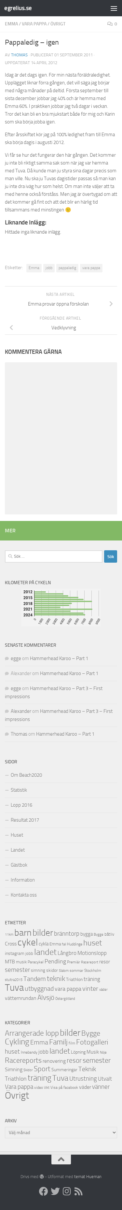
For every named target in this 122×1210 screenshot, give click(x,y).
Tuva (14, 987)
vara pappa (91, 268)
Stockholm (92, 970)
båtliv (109, 934)
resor (104, 962)
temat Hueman (88, 1176)
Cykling (17, 1041)
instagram (14, 953)
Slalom (64, 971)
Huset (17, 835)
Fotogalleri (92, 1042)
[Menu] (114, 8)
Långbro (67, 953)
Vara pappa (34, 24)
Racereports (23, 1060)
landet (45, 952)
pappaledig (67, 268)
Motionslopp (92, 953)
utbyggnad (39, 988)
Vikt (46, 1088)
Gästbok (19, 865)
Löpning (78, 1052)
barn (23, 932)
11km (9, 934)
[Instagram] (67, 1191)
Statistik (19, 790)
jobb (49, 268)
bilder (43, 933)
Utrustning (83, 1078)
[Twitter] (55, 1191)
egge (16, 658)
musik (21, 961)
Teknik (87, 1069)
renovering (54, 1061)
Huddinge (74, 944)
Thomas (19, 54)
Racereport (89, 962)
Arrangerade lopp (32, 1033)
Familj (58, 1041)
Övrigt (57, 24)
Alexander (21, 711)
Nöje (103, 1052)
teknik (56, 978)
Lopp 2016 (21, 805)
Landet (18, 850)
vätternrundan (20, 998)
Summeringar (64, 1070)
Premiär (73, 961)
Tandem (34, 979)
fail (64, 944)
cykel (28, 942)
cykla (43, 944)
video (38, 1087)
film (72, 1043)
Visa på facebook (64, 1087)
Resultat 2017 (25, 820)
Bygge (98, 934)
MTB (10, 962)
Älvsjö (45, 997)
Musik (93, 1052)
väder (103, 989)
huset (92, 942)
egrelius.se (18, 8)
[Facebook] (43, 1191)
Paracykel (36, 962)
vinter (90, 988)
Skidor (28, 1070)
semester (17, 969)
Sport (42, 1069)
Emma (11, 24)
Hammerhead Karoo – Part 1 (59, 658)
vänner (101, 1086)
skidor (52, 970)
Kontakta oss (24, 895)
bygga (86, 934)
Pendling (55, 961)
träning (92, 979)
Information (23, 880)
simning (38, 970)
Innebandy (29, 1052)
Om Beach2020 (26, 775)
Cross (11, 944)
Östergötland (65, 999)
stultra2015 (13, 979)
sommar (76, 970)
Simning (13, 1069)
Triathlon (74, 979)
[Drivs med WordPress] (41, 1176)
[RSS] (78, 1191)
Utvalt (105, 1078)
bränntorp (66, 933)
